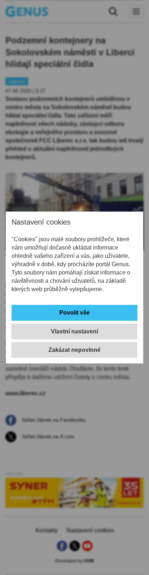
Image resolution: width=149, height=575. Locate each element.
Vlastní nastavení (74, 331)
